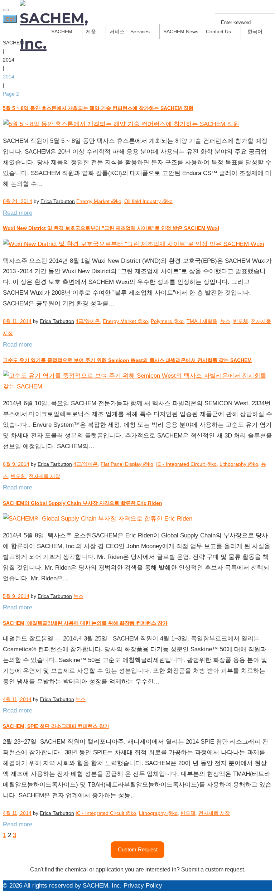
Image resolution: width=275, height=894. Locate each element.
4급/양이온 (88, 321)
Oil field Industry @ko (148, 201)
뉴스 (225, 321)
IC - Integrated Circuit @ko (186, 464)
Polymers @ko (167, 321)
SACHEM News (180, 31)
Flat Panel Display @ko (127, 464)
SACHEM (13, 42)
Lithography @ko (238, 464)
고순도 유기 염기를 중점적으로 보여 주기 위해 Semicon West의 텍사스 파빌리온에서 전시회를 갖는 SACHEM (127, 360)
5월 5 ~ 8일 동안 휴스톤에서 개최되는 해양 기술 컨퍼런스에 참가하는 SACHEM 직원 (98, 108)
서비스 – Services (130, 31)
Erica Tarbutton (57, 201)
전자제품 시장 (44, 476)
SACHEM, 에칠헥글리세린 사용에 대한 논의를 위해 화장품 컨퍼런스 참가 (85, 623)
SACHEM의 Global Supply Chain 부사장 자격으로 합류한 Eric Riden (82, 503)
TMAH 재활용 (202, 321)
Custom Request (138, 849)
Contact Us (218, 31)
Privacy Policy (143, 885)
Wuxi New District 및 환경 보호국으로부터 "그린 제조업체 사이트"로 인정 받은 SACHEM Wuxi (111, 228)
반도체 (240, 321)
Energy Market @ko (98, 201)
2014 (8, 60)
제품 (91, 31)
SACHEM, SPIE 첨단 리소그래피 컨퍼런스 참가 (56, 726)
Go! (10, 19)
